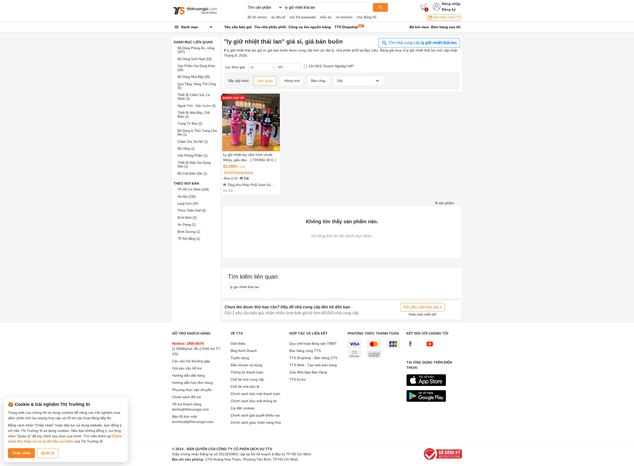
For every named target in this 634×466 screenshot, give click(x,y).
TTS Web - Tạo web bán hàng (313, 365)
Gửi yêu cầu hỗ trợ (187, 368)
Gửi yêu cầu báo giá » (422, 307)
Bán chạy (318, 81)
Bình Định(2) (187, 218)
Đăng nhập (451, 4)
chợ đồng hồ (366, 17)
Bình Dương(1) (189, 232)
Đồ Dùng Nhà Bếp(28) (194, 77)
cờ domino (344, 17)
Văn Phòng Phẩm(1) (193, 155)
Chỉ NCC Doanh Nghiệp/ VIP (331, 66)
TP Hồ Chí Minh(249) (193, 189)
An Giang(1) (187, 224)
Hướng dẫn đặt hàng (188, 375)
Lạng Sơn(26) (188, 203)
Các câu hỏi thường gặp (191, 361)
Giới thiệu (238, 343)
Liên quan (265, 81)
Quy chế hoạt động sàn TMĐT (313, 343)
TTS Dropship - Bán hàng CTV (313, 358)
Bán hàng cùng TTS (446, 17)
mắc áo (326, 17)
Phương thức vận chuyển (192, 390)
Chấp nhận (21, 453)
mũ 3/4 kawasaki (303, 17)
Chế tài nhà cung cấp (247, 379)
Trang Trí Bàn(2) (190, 123)
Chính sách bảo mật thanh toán (255, 394)
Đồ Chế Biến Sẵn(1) (192, 173)
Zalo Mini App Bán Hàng (308, 372)
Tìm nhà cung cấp (422, 43)
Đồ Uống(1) (186, 148)
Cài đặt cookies (243, 408)
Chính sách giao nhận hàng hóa (256, 422)
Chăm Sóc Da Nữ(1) (193, 142)
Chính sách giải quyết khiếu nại (255, 415)
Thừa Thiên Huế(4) (192, 210)
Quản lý (47, 453)
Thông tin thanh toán (247, 372)
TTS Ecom (297, 379)
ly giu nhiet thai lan (244, 287)
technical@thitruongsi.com (192, 422)
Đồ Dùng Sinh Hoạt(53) (194, 59)
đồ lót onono (257, 17)
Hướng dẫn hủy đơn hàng (192, 383)
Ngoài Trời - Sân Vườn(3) (196, 106)
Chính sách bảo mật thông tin (254, 401)
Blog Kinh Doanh (244, 351)
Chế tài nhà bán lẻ (245, 387)
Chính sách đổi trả (186, 397)
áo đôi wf (278, 17)
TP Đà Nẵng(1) (189, 239)
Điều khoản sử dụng (246, 365)
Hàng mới (292, 81)
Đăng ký (449, 9)
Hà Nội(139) (186, 196)
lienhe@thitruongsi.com (190, 409)
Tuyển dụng (240, 358)
